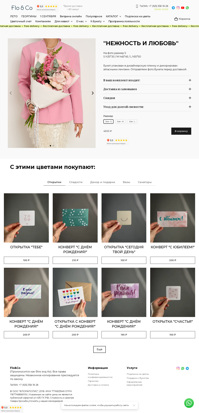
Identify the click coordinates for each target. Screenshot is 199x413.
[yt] (182, 7)
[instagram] (178, 7)
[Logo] (22, 7)
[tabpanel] (99, 273)
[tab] (54, 182)
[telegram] (173, 7)
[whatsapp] (187, 7)
